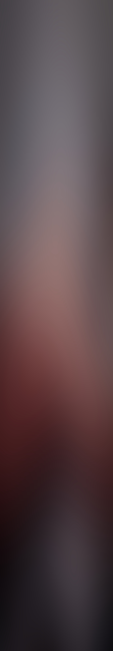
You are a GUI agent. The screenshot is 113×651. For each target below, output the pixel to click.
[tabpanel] (56, 517)
